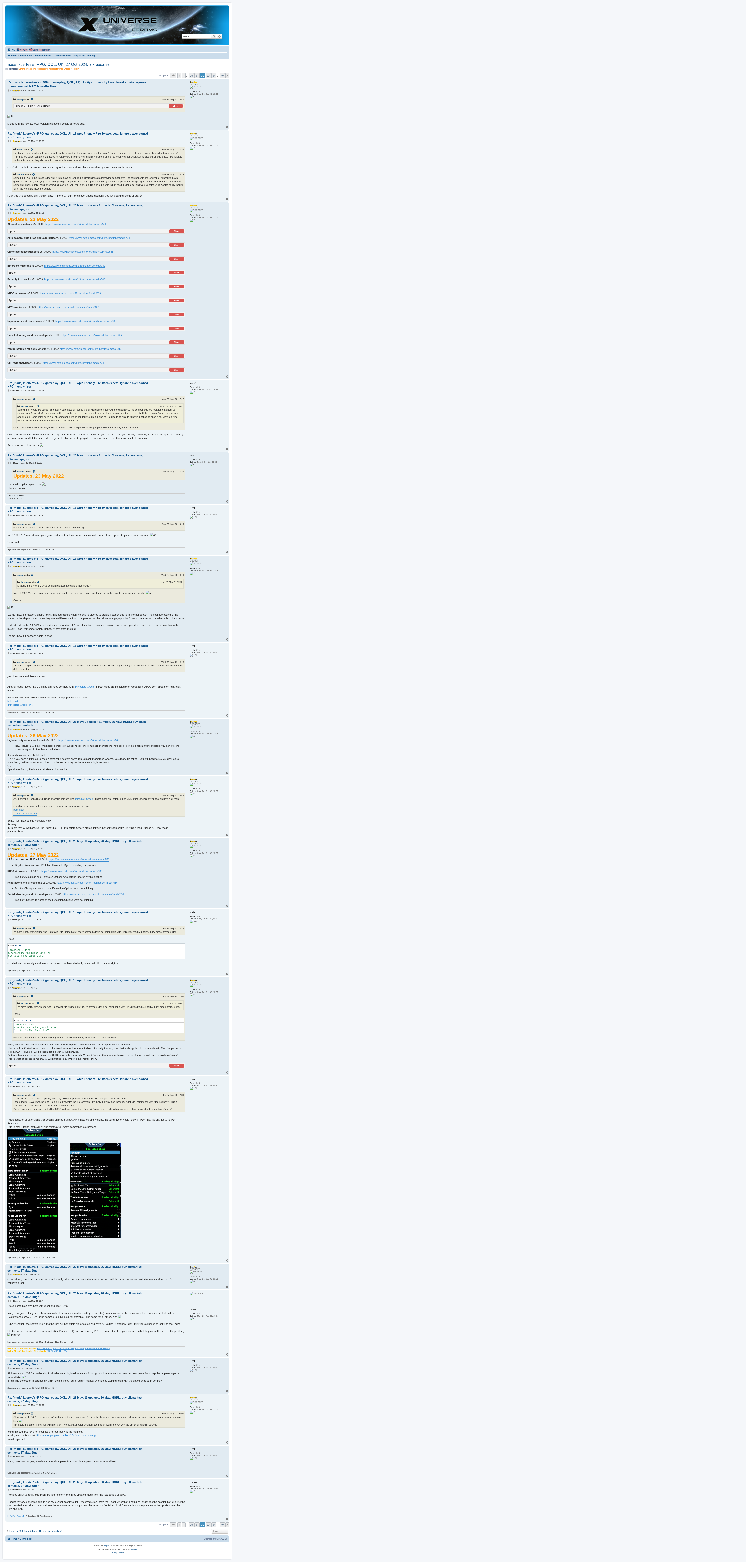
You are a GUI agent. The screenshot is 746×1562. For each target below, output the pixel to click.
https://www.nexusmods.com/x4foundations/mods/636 (85, 321)
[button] (173, 75)
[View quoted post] (32, 99)
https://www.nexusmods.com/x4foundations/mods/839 (70, 293)
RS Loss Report (44, 1348)
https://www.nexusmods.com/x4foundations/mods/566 (82, 251)
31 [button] (197, 75)
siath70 (20, 174)
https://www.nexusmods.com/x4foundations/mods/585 (90, 348)
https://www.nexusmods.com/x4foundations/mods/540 (88, 740)
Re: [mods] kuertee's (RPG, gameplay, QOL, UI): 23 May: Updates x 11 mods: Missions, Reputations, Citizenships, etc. (75, 207)
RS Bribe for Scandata (63, 1348)
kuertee (20, 399)
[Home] (117, 25)
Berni (19, 150)
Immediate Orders (84, 686)
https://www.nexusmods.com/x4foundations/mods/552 (79, 859)
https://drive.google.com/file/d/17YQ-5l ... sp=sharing (66, 1435)
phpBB (107, 1546)
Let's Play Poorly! (15, 1516)
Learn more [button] (125, 1555)
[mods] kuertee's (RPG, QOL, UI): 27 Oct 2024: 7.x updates (57, 64)
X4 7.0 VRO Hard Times (58, 1351)
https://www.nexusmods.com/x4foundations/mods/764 (73, 362)
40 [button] (222, 75)
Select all (21, 945)
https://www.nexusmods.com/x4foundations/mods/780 (74, 265)
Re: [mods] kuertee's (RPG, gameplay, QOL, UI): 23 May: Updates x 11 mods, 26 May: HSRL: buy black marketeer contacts (76, 723)
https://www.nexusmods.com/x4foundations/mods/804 (92, 335)
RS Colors (79, 1348)
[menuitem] (11, 49)
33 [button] (208, 75)
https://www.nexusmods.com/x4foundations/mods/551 (75, 224)
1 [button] (183, 75)
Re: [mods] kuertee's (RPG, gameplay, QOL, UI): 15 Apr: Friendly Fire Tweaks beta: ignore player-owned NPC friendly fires (76, 84)
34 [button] (214, 75)
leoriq (20, 99)
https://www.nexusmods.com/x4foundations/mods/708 (74, 279)
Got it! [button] (724, 1555)
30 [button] (191, 75)
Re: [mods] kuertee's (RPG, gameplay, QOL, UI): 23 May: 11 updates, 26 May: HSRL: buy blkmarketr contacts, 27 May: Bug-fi (74, 842)
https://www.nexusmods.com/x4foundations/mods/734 (99, 237)
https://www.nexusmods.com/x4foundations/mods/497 (68, 307)
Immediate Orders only (20, 704)
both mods (13, 701)
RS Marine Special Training (97, 1348)
